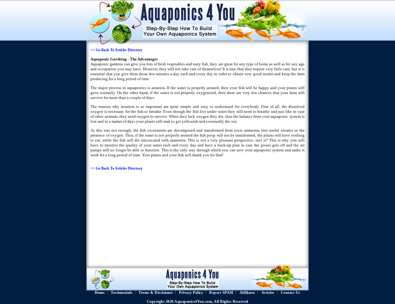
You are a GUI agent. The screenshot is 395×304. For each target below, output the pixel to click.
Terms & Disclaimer (156, 292)
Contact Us (290, 292)
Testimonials (121, 292)
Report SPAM (221, 292)
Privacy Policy (191, 292)
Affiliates (247, 292)
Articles (268, 292)
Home (100, 292)
